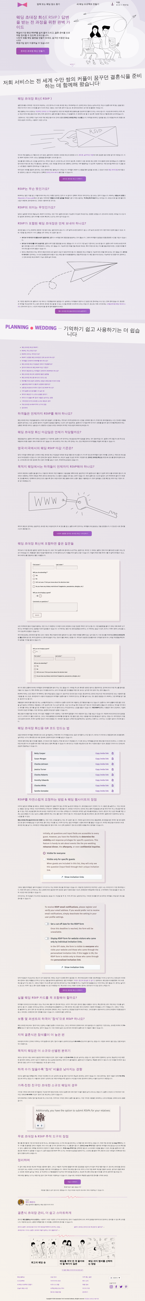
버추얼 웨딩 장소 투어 (57, 1288)
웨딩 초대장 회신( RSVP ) (30, 347)
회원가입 (126, 5)
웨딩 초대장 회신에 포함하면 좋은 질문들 (35, 374)
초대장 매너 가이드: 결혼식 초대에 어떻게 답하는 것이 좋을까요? (38, 1230)
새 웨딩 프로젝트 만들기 (24, 1284)
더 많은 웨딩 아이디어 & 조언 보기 (72, 1270)
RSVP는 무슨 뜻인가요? (29, 351)
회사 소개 (85, 1281)
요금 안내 (53, 1277)
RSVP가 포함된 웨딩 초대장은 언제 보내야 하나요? (38, 357)
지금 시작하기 (72, 1182)
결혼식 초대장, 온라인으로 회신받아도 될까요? (88, 1227)
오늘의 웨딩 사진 (22, 1288)
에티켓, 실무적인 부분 (86, 155)
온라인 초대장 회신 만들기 (33, 51)
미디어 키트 (86, 1288)
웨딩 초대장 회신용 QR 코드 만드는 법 (34, 377)
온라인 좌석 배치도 (52, 172)
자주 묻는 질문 (87, 1277)
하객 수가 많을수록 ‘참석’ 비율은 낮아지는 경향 (37, 398)
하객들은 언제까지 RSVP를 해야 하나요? (35, 361)
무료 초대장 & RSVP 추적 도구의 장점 (34, 404)
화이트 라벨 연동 (56, 1292)
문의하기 (85, 1292)
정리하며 (25, 408)
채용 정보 (85, 1284)
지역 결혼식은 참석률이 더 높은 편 (33, 391)
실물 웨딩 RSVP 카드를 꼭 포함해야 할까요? (36, 384)
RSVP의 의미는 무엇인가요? (31, 354)
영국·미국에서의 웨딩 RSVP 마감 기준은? (35, 367)
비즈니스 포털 (55, 1284)
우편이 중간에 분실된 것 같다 (84, 980)
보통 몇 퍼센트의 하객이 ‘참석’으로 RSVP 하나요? (38, 388)
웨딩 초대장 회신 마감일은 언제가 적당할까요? (37, 364)
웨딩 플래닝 (21, 1277)
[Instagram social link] (111, 1287)
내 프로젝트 (21, 1281)
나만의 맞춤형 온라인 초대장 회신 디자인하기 (72, 533)
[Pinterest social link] (126, 1287)
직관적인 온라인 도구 (43, 111)
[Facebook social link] (116, 1287)
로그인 (118, 5)
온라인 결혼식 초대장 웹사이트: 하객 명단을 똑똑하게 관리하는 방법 (39, 1227)
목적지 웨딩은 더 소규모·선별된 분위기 (34, 394)
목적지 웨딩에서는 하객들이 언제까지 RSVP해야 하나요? (40, 371)
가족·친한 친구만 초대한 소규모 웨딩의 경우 (36, 401)
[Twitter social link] (121, 1287)
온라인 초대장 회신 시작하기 (72, 179)
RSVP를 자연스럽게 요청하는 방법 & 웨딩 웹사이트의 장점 (41, 381)
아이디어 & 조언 (56, 1281)
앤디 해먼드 (30, 1202)
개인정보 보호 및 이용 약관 (92, 1298)
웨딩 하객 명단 (113, 170)
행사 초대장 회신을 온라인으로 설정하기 (72, 311)
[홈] (22, 3)
